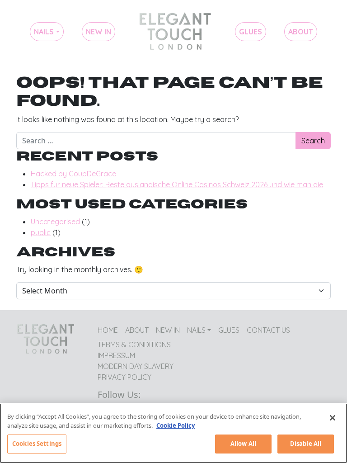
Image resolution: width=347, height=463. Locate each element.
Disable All (305, 443)
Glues (250, 31)
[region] (173, 433)
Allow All (243, 443)
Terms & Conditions (134, 344)
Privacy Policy (124, 377)
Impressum (116, 355)
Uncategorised (55, 221)
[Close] (332, 418)
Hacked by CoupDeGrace (73, 173)
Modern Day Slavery (136, 366)
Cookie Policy (175, 425)
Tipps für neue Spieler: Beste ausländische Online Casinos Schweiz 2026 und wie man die (177, 184)
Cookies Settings (36, 443)
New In (98, 31)
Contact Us (268, 330)
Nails (44, 31)
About (300, 31)
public (41, 232)
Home (175, 31)
